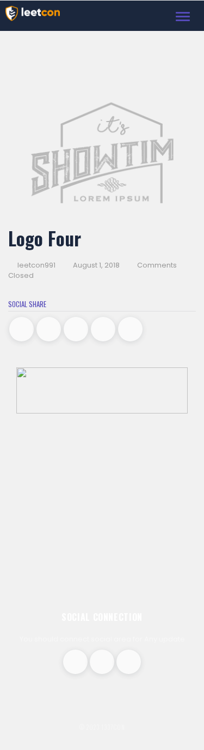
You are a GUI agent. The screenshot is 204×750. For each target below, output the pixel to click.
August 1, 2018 (96, 265)
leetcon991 (35, 265)
